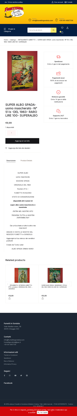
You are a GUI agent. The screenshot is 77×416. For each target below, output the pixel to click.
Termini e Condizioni (10, 355)
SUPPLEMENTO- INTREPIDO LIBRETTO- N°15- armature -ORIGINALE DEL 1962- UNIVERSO (20, 287)
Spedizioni (7, 358)
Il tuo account (58, 2)
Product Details (26, 161)
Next (69, 284)
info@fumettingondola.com (14, 340)
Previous (7, 284)
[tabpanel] (22, 71)
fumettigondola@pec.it (12, 342)
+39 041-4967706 (10, 344)
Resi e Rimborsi (9, 361)
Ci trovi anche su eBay (15, 2)
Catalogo (13, 40)
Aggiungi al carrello (22, 141)
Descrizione (11, 161)
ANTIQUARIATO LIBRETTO (26, 40)
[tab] (11, 160)
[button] (67, 28)
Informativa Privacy (10, 364)
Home (6, 40)
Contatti (69, 2)
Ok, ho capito (42, 413)
